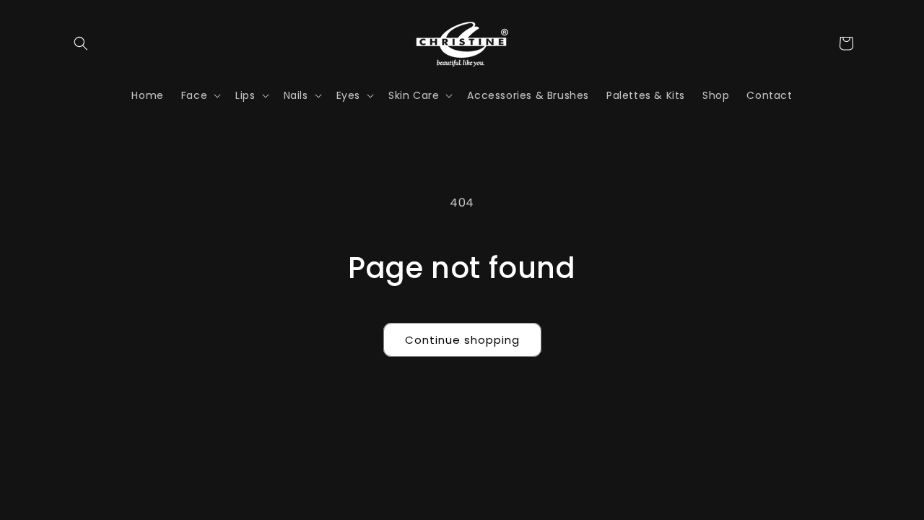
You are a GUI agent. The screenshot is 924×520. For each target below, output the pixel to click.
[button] (81, 43)
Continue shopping (462, 339)
